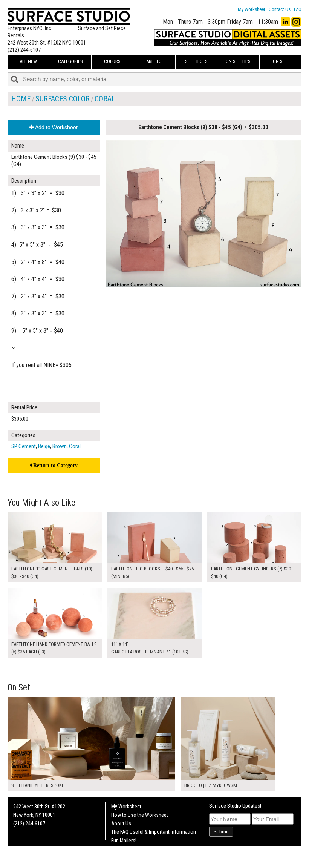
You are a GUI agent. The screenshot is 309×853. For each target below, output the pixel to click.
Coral (105, 98)
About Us (121, 824)
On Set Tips (238, 61)
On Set (280, 61)
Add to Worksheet (56, 127)
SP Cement (23, 446)
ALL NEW (28, 61)
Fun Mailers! (123, 841)
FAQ (297, 9)
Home (21, 98)
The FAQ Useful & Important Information (153, 832)
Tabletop (154, 61)
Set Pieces (196, 61)
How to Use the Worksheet (139, 815)
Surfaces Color (62, 98)
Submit (221, 832)
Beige (44, 446)
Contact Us (280, 9)
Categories (70, 61)
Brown (59, 446)
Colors (112, 61)
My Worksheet (251, 9)
